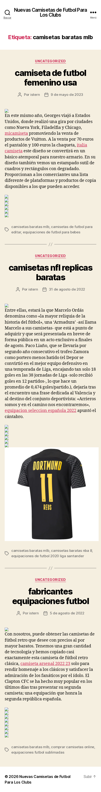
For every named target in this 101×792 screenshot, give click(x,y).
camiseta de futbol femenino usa (50, 78)
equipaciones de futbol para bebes (51, 232)
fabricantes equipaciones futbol (50, 596)
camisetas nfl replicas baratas (50, 272)
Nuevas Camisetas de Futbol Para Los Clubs (50, 12)
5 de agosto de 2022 (67, 613)
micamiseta (16, 133)
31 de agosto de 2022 (67, 289)
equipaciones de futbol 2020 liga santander (47, 556)
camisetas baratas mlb (30, 226)
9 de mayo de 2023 (67, 94)
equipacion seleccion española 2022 (40, 410)
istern (35, 94)
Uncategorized (50, 61)
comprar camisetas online (72, 747)
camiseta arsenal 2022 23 (45, 663)
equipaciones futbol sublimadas (37, 752)
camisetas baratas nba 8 (71, 550)
